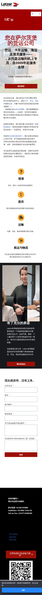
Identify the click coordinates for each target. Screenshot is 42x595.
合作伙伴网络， (20, 109)
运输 (10, 104)
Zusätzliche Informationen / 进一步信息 (19, 438)
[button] (12, 20)
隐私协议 (12, 537)
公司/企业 (9, 386)
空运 (31, 101)
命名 (7, 395)
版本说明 (12, 540)
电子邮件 (8, 404)
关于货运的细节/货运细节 (15, 423)
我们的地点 (13, 534)
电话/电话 (9, 414)
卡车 (26, 101)
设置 (23, 590)
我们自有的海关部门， (15, 136)
